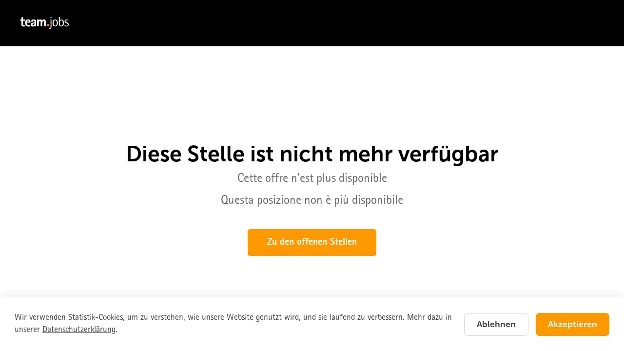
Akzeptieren (572, 324)
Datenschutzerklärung (79, 330)
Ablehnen (496, 324)
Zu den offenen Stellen (312, 243)
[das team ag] (312, 23)
